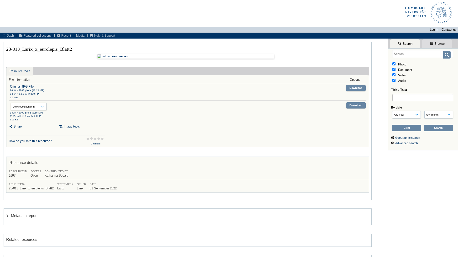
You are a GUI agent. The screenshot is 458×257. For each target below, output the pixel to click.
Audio (401, 81)
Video (401, 75)
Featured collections (37, 35)
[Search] (447, 55)
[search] (422, 54)
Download (355, 87)
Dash (10, 35)
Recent (65, 35)
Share (17, 126)
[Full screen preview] (185, 56)
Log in (434, 29)
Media (80, 35)
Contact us (449, 29)
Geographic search (407, 137)
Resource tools (20, 71)
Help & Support (104, 35)
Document (404, 70)
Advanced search (406, 143)
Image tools (71, 126)
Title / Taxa (399, 90)
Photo (401, 64)
